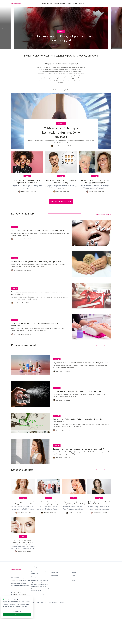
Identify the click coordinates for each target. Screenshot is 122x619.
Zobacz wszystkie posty (103, 214)
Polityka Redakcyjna (53, 602)
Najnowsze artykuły (47, 3)
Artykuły (34, 567)
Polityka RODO (44, 602)
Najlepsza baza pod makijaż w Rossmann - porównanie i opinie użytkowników (38, 571)
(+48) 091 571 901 (17, 592)
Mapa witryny (61, 602)
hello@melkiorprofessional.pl (19, 594)
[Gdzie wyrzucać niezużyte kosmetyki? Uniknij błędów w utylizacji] (61, 121)
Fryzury (75, 3)
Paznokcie (81, 3)
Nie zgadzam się (17, 611)
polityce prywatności (22, 607)
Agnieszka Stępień (55, 570)
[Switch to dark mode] (109, 3)
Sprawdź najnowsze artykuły (61, 201)
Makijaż (70, 3)
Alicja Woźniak (54, 575)
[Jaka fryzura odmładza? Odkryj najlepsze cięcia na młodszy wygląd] (61, 28)
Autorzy (53, 567)
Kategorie (75, 567)
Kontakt (37, 602)
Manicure (56, 3)
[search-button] (106, 3)
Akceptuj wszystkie (17, 614)
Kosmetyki (63, 3)
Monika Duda (54, 572)
